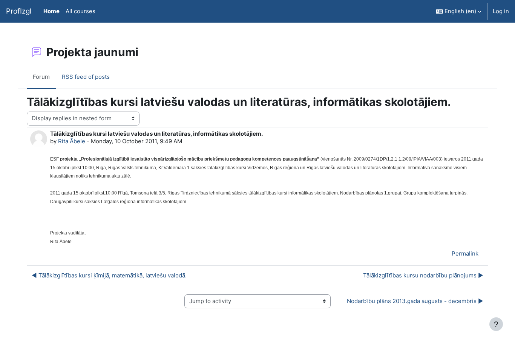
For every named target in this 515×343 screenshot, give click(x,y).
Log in (501, 11)
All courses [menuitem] (80, 11)
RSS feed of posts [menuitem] (86, 76)
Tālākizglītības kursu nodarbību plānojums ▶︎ (423, 275)
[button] (458, 11)
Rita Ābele (71, 141)
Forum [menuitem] (41, 76)
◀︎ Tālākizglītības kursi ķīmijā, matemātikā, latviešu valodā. (109, 275)
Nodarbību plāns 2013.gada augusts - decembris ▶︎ (415, 301)
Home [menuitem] (51, 11)
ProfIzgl (18, 11)
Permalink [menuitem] (465, 253)
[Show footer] (496, 324)
